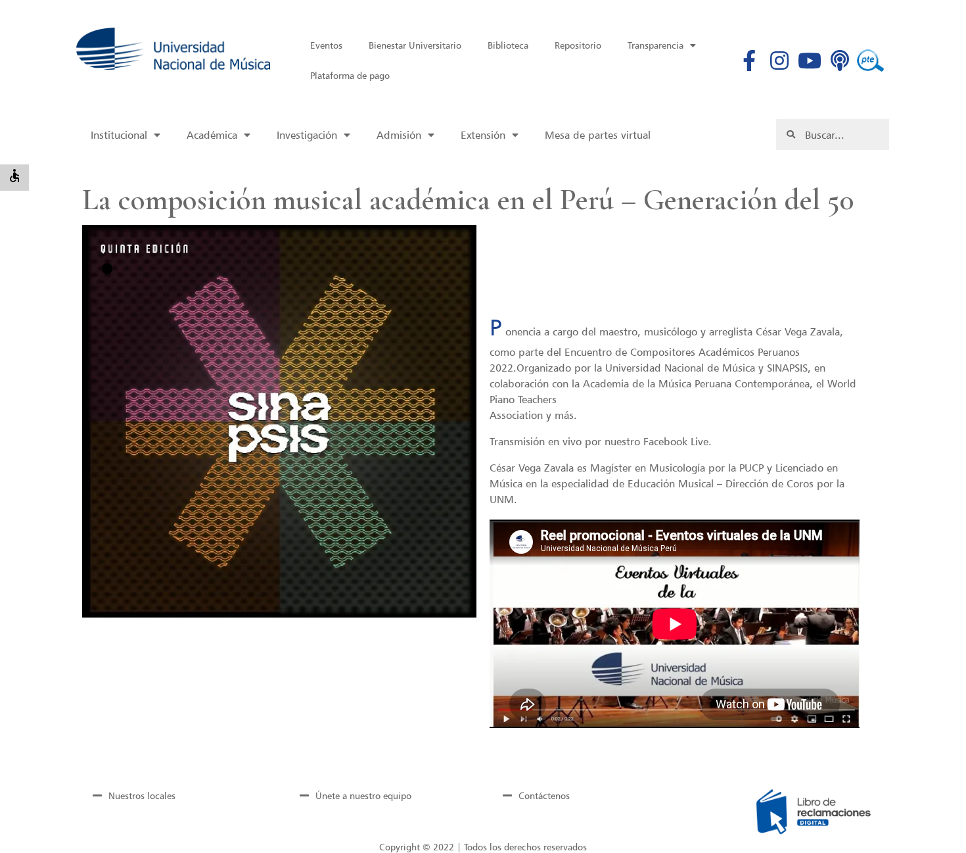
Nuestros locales (141, 795)
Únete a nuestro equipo (363, 795)
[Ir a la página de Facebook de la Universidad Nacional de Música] (749, 60)
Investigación (307, 134)
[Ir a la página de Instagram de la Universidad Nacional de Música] (779, 60)
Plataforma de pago (350, 75)
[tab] (174, 795)
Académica (212, 134)
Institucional (119, 134)
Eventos (326, 45)
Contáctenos (544, 795)
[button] (107, 268)
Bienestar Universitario (415, 45)
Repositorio (578, 45)
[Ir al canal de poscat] (840, 60)
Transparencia (655, 45)
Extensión (483, 134)
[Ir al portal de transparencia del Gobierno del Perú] (870, 60)
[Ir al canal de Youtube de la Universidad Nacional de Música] (809, 60)
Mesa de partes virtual (598, 134)
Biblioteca (508, 45)
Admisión (399, 134)
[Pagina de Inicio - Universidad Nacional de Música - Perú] (173, 49)
